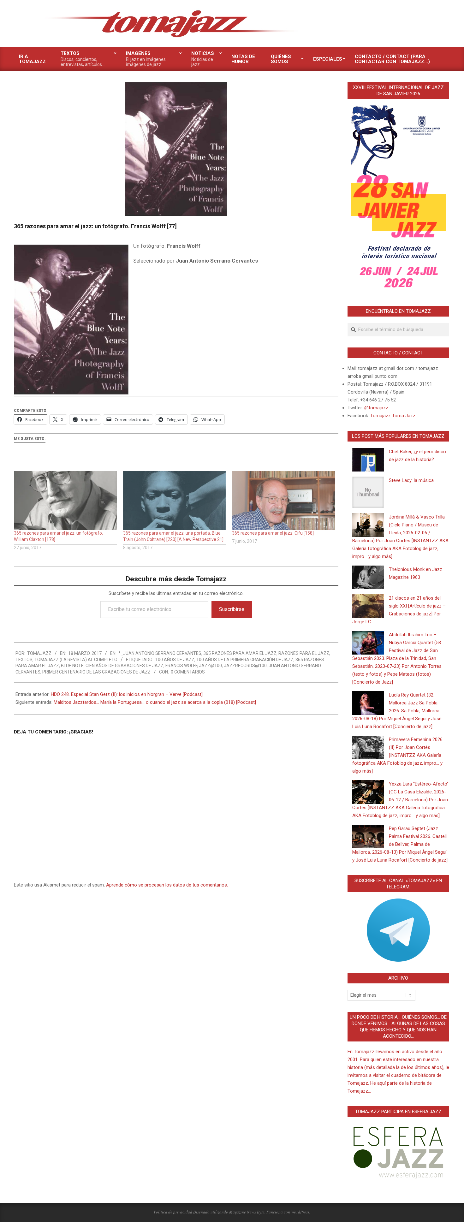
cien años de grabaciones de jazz (125, 665)
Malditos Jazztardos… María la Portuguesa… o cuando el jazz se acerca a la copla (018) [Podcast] (155, 702)
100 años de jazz (174, 659)
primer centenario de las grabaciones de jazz (96, 671)
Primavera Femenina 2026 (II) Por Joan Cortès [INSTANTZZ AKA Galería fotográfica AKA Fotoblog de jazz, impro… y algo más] (397, 755)
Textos (24, 659)
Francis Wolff (181, 665)
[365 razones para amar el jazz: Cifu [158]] (283, 500)
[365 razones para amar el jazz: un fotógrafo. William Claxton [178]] (65, 500)
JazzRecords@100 (245, 665)
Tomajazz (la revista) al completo (75, 659)
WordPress (300, 1212)
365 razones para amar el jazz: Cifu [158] (273, 533)
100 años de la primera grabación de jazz (245, 659)
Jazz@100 (210, 665)
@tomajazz (376, 408)
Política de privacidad (173, 1212)
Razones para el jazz (303, 653)
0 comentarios (188, 671)
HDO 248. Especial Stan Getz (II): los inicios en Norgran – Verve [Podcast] (127, 694)
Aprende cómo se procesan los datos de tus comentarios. (167, 885)
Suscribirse (231, 609)
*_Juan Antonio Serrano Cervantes (159, 653)
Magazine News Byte (247, 1212)
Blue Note (72, 665)
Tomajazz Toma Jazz (392, 415)
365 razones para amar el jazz (240, 653)
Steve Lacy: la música (411, 480)
